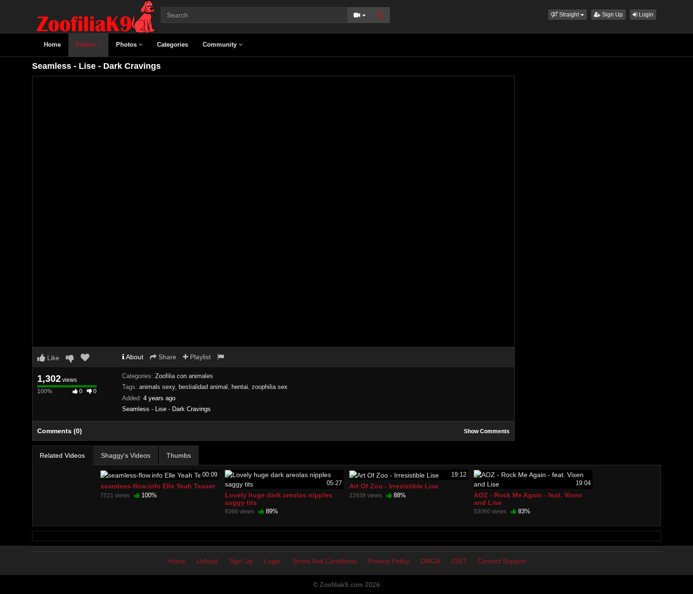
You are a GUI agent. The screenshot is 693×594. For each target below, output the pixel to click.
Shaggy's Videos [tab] (125, 455)
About (133, 357)
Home (52, 44)
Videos (86, 44)
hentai (239, 386)
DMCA (430, 561)
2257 (458, 561)
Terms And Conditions (324, 561)
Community (221, 44)
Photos (127, 44)
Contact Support (502, 561)
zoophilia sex (270, 386)
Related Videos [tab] (62, 455)
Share (166, 357)
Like (52, 358)
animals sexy (157, 386)
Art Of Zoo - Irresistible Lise (393, 486)
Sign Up (612, 14)
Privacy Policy (388, 561)
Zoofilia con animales (184, 376)
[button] (567, 14)
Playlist (199, 357)
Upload (207, 561)
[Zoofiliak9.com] (96, 16)
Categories (172, 44)
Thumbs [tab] (178, 455)
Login (645, 14)
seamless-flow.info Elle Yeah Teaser (157, 486)
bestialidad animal (203, 386)
